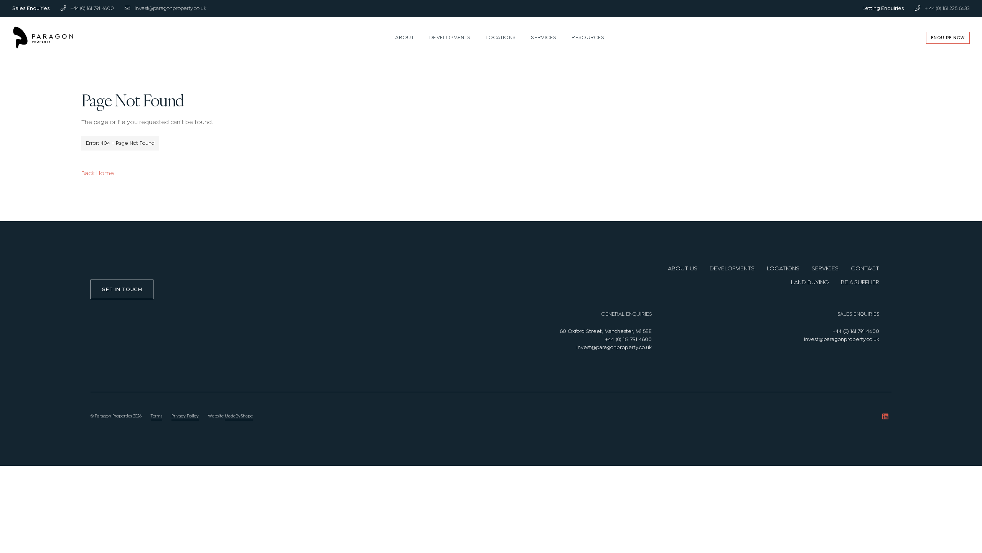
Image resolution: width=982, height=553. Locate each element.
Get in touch (122, 289)
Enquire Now (948, 37)
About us (682, 268)
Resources (588, 37)
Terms (156, 416)
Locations (501, 37)
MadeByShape (239, 416)
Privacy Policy (185, 416)
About (404, 37)
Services (543, 37)
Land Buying (810, 282)
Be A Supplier (860, 282)
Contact (865, 268)
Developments (449, 37)
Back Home (97, 173)
